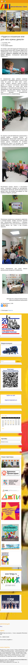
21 (13, 423)
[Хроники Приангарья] (10, 473)
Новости (10, 310)
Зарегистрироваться (11, 400)
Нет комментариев (7, 45)
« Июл (3, 428)
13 (10, 421)
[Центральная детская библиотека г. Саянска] (14, 6)
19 (8, 423)
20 (10, 423)
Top (26, 664)
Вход (1, 626)
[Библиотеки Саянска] (10, 463)
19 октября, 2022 (6, 42)
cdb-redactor (5, 44)
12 (8, 421)
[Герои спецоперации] (10, 601)
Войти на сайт (11, 395)
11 (5, 421)
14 (13, 421)
